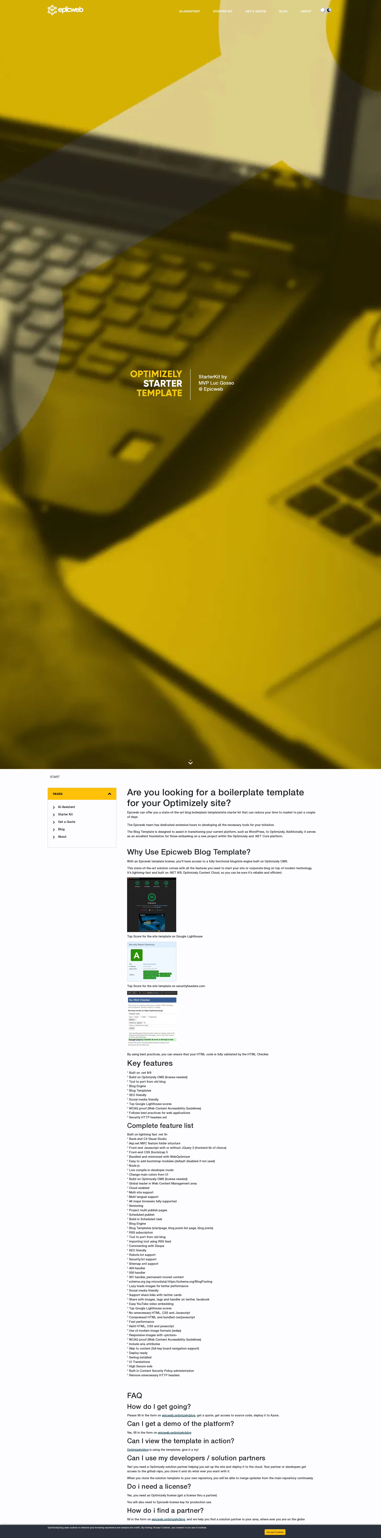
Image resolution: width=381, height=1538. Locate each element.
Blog (61, 829)
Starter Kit (65, 814)
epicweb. (168, 1415)
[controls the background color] (325, 10)
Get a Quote (66, 822)
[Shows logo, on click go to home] (65, 10)
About (62, 837)
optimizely (181, 1415)
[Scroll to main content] (190, 762)
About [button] (306, 11)
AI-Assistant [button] (189, 11)
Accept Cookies (275, 1532)
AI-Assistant (66, 807)
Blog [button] (283, 11)
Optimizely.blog (138, 1450)
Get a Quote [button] (256, 11)
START (55, 777)
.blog (191, 1415)
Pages (58, 794)
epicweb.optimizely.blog (174, 1433)
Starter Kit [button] (222, 11)
